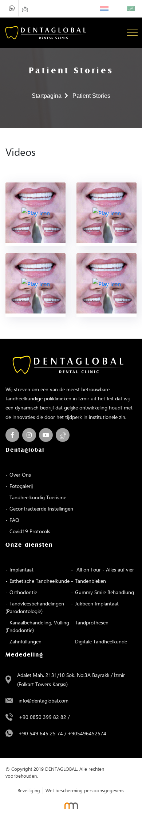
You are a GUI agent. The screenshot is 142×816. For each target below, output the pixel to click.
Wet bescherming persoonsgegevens (85, 790)
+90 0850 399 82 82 (42, 716)
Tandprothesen (92, 622)
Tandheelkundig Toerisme (37, 497)
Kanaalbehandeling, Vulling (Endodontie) (37, 626)
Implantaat (21, 569)
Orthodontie (23, 592)
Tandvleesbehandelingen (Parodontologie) (34, 607)
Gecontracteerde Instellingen (41, 508)
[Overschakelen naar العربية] (131, 8)
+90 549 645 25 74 (41, 733)
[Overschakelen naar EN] (112, 8)
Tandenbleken (90, 580)
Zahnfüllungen (25, 641)
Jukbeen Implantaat (97, 603)
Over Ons (20, 474)
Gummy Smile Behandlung (104, 592)
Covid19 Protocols (29, 531)
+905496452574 (87, 733)
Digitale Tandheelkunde (101, 641)
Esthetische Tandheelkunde (39, 580)
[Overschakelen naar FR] (116, 8)
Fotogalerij (21, 485)
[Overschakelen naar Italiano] (123, 8)
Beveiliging (28, 790)
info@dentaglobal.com (43, 700)
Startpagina (47, 95)
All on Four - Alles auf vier (104, 569)
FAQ (14, 519)
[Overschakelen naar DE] (119, 8)
